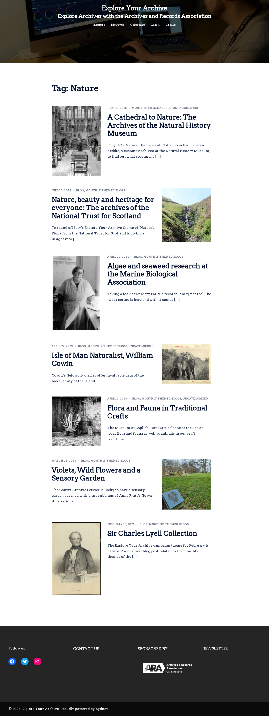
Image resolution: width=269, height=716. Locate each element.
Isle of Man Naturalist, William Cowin (102, 359)
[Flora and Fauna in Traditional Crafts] (76, 421)
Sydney (102, 709)
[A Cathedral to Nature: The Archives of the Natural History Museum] (76, 141)
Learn (155, 24)
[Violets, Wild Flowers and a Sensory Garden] (186, 484)
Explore (99, 24)
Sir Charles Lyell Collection (152, 533)
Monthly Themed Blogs (151, 107)
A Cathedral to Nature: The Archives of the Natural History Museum (159, 125)
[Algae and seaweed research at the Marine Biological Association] (76, 293)
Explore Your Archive (134, 8)
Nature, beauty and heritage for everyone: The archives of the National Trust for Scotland (103, 208)
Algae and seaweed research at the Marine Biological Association (157, 274)
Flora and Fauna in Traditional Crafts (157, 412)
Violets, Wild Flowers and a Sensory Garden (96, 474)
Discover (117, 24)
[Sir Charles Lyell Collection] (76, 558)
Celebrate (137, 24)
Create (171, 24)
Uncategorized (185, 107)
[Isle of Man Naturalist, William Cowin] (186, 364)
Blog (80, 190)
